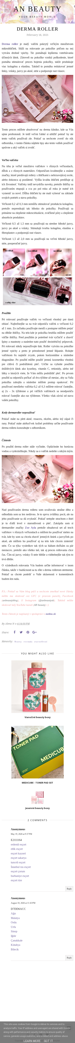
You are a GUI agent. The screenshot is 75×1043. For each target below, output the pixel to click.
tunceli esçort (18, 862)
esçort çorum (18, 871)
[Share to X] (21, 632)
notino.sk (51, 613)
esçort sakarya (18, 857)
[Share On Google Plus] (34, 632)
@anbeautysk (46, 600)
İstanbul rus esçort (21, 866)
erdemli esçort (18, 844)
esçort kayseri (18, 853)
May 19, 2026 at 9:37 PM (21, 834)
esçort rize (16, 880)
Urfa (13, 926)
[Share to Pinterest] (28, 632)
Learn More (32, 1041)
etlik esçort (17, 848)
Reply (69, 889)
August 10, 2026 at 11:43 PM (23, 903)
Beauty (18, 642)
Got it (48, 1041)
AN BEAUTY (37, 9)
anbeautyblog (10, 600)
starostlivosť (40, 642)
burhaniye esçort (20, 875)
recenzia (28, 642)
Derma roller (10, 43)
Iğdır (13, 935)
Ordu (14, 922)
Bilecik (15, 949)
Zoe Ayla (30, 527)
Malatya (15, 918)
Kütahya (15, 944)
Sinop (14, 931)
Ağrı (13, 913)
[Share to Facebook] (14, 632)
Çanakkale (16, 940)
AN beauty (39, 605)
